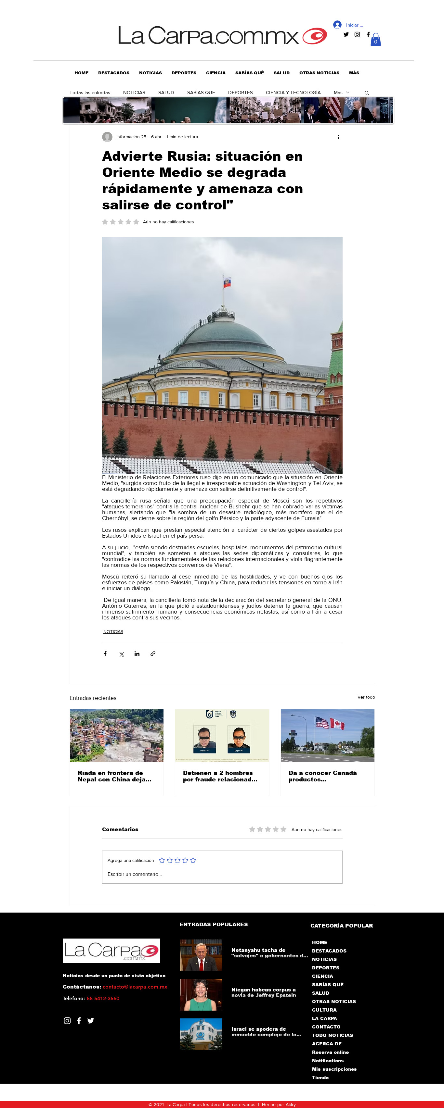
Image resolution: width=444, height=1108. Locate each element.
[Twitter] (90, 1020)
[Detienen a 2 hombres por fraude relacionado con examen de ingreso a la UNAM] (222, 735)
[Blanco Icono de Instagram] (67, 1020)
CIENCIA (322, 976)
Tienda (320, 1077)
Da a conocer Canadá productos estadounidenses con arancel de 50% (323, 776)
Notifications (328, 1060)
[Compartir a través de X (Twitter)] (121, 654)
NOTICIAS (134, 92)
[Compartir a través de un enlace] (153, 654)
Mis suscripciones (334, 1069)
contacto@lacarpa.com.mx (135, 987)
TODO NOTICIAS (332, 1035)
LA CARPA (324, 1018)
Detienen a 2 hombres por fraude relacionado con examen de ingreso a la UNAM (220, 776)
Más (338, 92)
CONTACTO (326, 1026)
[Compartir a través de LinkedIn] (137, 654)
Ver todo (366, 697)
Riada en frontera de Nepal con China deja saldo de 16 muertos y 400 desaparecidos (113, 776)
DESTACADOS (329, 950)
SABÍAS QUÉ (328, 984)
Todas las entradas (90, 92)
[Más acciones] (339, 137)
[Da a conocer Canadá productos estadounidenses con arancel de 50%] (328, 735)
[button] (375, 39)
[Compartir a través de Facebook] (105, 654)
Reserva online (330, 1052)
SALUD (166, 92)
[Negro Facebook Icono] (368, 34)
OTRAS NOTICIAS (334, 1001)
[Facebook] (79, 1020)
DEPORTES (240, 92)
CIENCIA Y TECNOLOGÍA (293, 92)
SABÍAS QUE (201, 92)
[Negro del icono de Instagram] (357, 34)
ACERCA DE (327, 1043)
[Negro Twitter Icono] (346, 34)
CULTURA (324, 1010)
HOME (319, 942)
